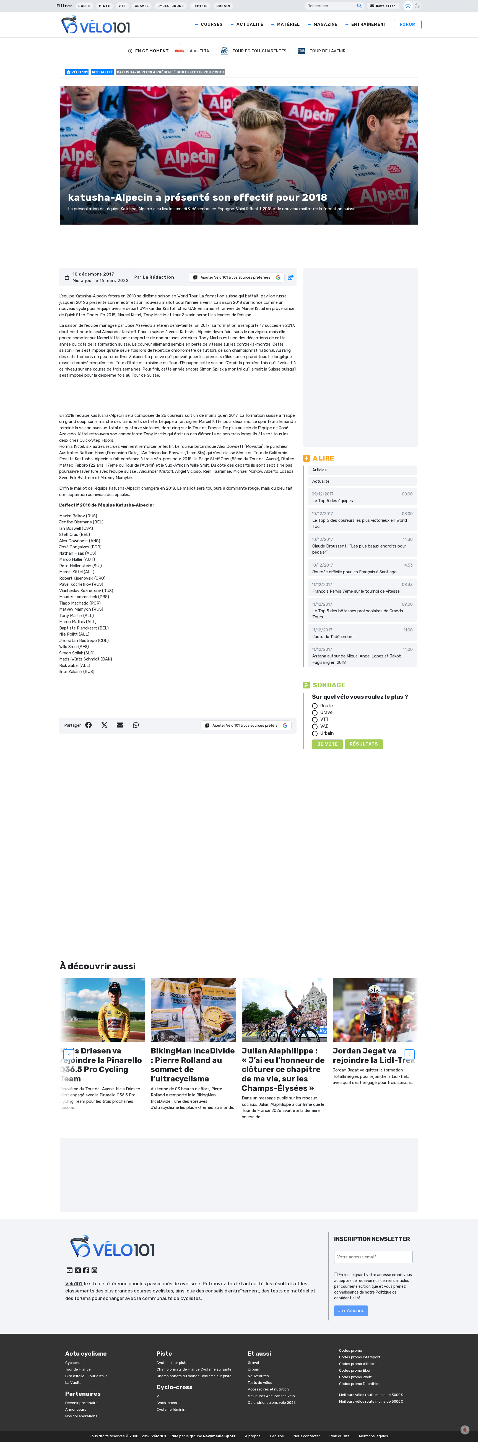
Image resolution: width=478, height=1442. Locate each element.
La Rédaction (158, 277)
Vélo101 (73, 1283)
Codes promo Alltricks (357, 1364)
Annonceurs (75, 1409)
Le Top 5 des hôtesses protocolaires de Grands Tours (357, 614)
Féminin (200, 6)
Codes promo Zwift (355, 1377)
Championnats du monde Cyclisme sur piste (194, 1376)
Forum (408, 24)
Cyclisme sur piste (172, 1363)
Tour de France (78, 1369)
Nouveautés (258, 1376)
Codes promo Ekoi (354, 1370)
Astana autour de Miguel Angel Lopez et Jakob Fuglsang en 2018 (356, 659)
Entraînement (369, 24)
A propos (253, 1436)
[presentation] (68, 1054)
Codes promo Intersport (359, 1357)
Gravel (142, 6)
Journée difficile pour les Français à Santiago (354, 571)
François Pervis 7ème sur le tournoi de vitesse (356, 591)
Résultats (364, 744)
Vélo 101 (79, 72)
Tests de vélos (260, 1383)
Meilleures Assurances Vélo (271, 1396)
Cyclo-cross (170, 6)
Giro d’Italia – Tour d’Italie (86, 1376)
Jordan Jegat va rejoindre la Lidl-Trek (374, 1055)
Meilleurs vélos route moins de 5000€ (371, 1401)
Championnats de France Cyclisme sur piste (194, 1369)
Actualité (250, 24)
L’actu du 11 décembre (333, 636)
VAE (324, 726)
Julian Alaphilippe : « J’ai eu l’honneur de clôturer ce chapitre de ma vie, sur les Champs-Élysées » (283, 1069)
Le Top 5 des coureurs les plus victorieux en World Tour (359, 523)
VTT (122, 6)
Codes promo (350, 1350)
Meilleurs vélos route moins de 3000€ (371, 1395)
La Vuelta (73, 1383)
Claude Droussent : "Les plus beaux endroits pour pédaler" (359, 549)
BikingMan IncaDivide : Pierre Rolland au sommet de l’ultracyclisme (193, 1064)
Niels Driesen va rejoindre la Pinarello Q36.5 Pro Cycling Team (101, 1064)
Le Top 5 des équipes (332, 500)
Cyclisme (72, 1363)
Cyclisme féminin (171, 1409)
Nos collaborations (81, 1416)
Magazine (325, 24)
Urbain (223, 6)
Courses (212, 24)
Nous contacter (306, 1436)
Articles (319, 469)
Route (84, 6)
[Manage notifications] (465, 1429)
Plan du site (339, 1436)
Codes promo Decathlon (360, 1384)
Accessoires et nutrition (268, 1389)
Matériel (288, 24)
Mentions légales (373, 1436)
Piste (104, 6)
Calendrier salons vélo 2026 (272, 1402)
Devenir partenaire (81, 1403)
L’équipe (277, 1436)
